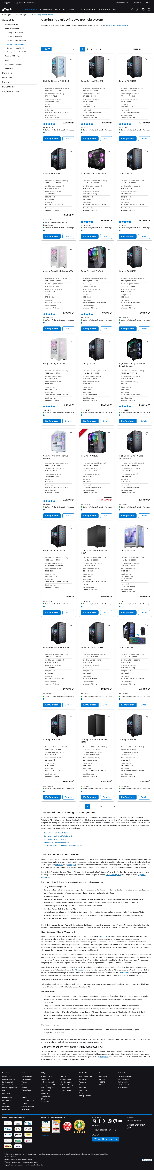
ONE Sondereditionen (14, 64)
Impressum (6, 1093)
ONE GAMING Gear (85, 1076)
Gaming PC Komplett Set (15, 48)
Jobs (3, 1104)
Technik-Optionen (12, 29)
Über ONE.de (6, 1101)
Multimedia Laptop (66, 1085)
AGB (3, 1090)
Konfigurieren (51, 138)
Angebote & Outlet (11, 91)
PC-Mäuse (83, 1079)
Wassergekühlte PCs (48, 1085)
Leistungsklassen (11, 24)
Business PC (45, 1102)
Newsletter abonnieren (26, 3)
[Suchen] (132, 9)
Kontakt (24, 1104)
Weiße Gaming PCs (47, 1088)
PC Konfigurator (9, 87)
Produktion (6, 1109)
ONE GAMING (103, 1076)
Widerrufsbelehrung (9, 1085)
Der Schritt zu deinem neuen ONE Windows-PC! (63, 846)
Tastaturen (83, 1082)
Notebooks (7, 77)
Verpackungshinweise (10, 1088)
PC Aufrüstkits (80, 970)
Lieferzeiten (26, 1109)
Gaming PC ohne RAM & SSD (16, 52)
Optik (7, 60)
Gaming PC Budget (12, 56)
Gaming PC (71, 865)
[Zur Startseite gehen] (7, 9)
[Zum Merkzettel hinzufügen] (71, 58)
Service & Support (28, 1101)
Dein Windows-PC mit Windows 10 (58, 836)
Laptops (63, 1076)
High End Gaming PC (48, 1082)
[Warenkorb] (149, 9)
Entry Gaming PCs (113, 875)
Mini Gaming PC (46, 1090)
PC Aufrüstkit (45, 1096)
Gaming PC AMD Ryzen (15, 32)
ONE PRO (102, 1079)
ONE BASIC (102, 1082)
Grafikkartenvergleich (125, 1076)
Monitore (82, 1088)
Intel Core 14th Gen (124, 1085)
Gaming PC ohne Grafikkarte (16, 40)
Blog (147, 3)
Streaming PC (46, 1093)
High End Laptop (66, 1082)
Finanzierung (124, 973)
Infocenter (137, 3)
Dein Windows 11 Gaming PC (55, 839)
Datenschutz (6, 1076)
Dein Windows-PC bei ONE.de (56, 833)
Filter (45, 49)
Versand (24, 1082)
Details (68, 138)
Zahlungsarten (27, 1076)
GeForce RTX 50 (123, 1079)
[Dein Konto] (137, 9)
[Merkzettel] (143, 9)
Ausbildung (6, 1106)
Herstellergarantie (8, 1079)
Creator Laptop (65, 1090)
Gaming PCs (8, 20)
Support (7, 3)
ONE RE (101, 1085)
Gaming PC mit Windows (15, 44)
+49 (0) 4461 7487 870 (136, 1126)
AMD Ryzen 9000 (124, 1088)
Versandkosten (27, 1090)
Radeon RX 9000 (123, 1082)
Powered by (9, 68)
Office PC (59, 865)
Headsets (82, 1085)
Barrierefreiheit (7, 1082)
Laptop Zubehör (85, 1096)
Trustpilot (45, 1135)
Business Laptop (65, 1088)
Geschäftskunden (122, 3)
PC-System (104, 1057)
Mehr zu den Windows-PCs (117, 25)
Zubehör (6, 82)
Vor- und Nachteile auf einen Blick (57, 842)
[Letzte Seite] (109, 49)
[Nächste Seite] (105, 49)
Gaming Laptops (65, 1079)
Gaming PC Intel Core (14, 36)
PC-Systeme (8, 73)
